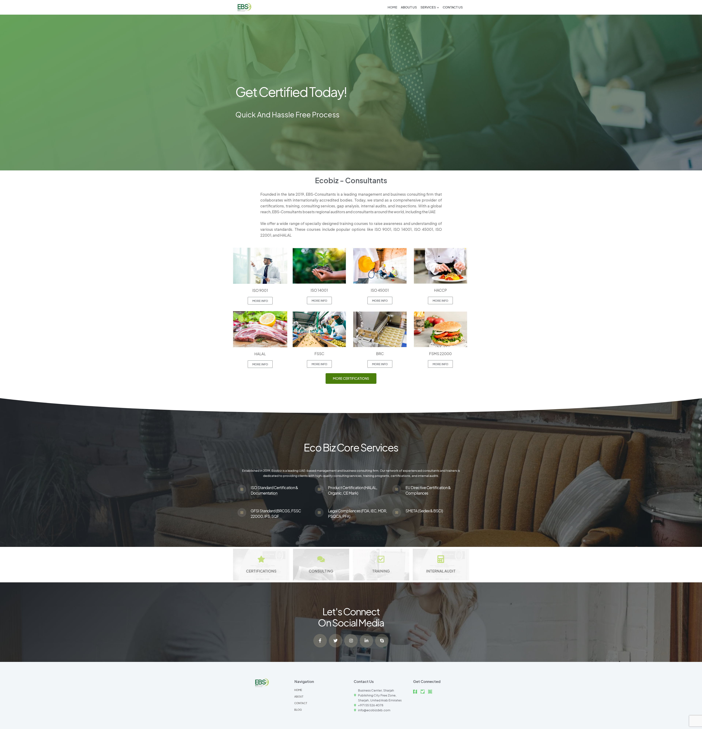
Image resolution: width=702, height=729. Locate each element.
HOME (392, 7)
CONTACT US (453, 7)
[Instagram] (351, 640)
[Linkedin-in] (366, 640)
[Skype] (382, 640)
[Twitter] (335, 640)
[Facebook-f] (320, 640)
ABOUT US (409, 7)
